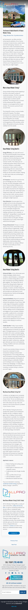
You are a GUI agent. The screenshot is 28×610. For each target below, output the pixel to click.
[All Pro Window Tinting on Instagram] (9, 573)
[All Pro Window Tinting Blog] (16, 573)
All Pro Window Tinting (14, 554)
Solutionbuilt (18, 603)
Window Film (10, 35)
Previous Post (14, 540)
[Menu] (24, 4)
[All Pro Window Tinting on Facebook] (6, 573)
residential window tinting (9, 483)
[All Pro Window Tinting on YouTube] (12, 573)
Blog (5, 35)
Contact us (12, 525)
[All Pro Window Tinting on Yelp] (19, 573)
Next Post (14, 544)
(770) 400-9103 (18, 562)
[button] (14, 606)
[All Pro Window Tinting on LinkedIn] (22, 573)
